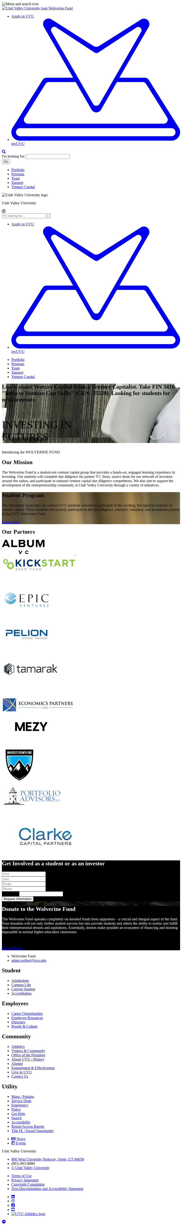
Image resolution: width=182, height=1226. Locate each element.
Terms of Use (21, 1176)
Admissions (20, 981)
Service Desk (21, 1101)
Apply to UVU (22, 16)
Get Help (18, 1114)
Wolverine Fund (61, 8)
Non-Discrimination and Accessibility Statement (47, 1189)
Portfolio (17, 170)
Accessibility (21, 1122)
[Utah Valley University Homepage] (25, 8)
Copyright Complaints (28, 1184)
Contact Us (19, 1076)
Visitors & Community (28, 1051)
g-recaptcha (10, 894)
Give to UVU (21, 1072)
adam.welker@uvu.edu (28, 960)
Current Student (23, 989)
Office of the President (28, 1055)
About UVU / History (27, 1059)
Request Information (18, 899)
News (21, 1139)
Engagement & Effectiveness (33, 1068)
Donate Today (12, 948)
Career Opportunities (27, 1014)
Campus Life (21, 985)
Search (16, 1118)
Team (15, 178)
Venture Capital (23, 187)
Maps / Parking (22, 1097)
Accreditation (21, 993)
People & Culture (24, 1026)
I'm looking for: (13, 156)
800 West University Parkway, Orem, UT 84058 (47, 1159)
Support (17, 183)
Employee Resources (27, 1018)
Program (17, 174)
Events (21, 1143)
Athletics (18, 1046)
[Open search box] (4, 152)
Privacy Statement (24, 1180)
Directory (18, 1022)
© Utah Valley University (30, 1168)
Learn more (10, 522)
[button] (91, 4)
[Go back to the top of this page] (4, 1222)
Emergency (19, 1105)
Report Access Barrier (27, 1126)
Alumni (17, 1064)
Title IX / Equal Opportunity (32, 1131)
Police (16, 1109)
